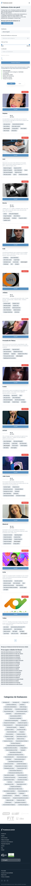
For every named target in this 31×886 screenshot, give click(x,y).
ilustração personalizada (9, 495)
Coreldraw (14, 218)
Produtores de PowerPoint (9, 777)
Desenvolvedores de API (20, 713)
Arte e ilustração (16, 583)
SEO (12, 264)
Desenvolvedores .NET (22, 768)
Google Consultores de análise (11, 747)
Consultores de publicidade (20, 709)
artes (21, 395)
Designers (22, 731)
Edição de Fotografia (8, 170)
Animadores (8, 713)
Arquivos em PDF (17, 168)
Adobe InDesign (23, 706)
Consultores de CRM (21, 729)
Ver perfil (15, 109)
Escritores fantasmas (15, 743)
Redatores (22, 727)
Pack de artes (15, 445)
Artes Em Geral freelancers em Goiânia (10, 667)
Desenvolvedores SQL (22, 791)
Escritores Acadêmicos (11, 704)
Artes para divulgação (8, 172)
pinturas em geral (7, 583)
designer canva (16, 303)
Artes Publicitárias (18, 170)
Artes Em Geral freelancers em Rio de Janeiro (12, 653)
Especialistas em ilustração (15, 752)
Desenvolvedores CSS (11, 731)
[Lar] (7, 3)
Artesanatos (14, 130)
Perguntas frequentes (5, 843)
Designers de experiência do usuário (20, 797)
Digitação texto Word (18, 351)
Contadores (22, 704)
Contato (2, 849)
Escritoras (10, 782)
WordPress (6, 257)
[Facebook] (2, 880)
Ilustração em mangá (20, 495)
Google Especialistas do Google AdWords (15, 745)
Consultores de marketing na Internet (15, 754)
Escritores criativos (9, 729)
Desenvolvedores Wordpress (9, 804)
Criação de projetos (7, 537)
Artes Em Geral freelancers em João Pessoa (11, 684)
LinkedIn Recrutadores (21, 763)
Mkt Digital (15, 631)
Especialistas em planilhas (9, 791)
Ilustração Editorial (19, 489)
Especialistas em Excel (21, 736)
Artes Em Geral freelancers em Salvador (10, 657)
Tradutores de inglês (9, 736)
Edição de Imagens (7, 168)
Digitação (13, 353)
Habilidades (3, 29)
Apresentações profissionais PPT (18, 627)
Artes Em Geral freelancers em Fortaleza (11, 658)
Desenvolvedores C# (8, 725)
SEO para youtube (7, 174)
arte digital (23, 401)
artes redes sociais (16, 126)
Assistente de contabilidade (15, 718)
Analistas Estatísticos (11, 793)
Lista (11, 83)
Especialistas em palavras (20, 802)
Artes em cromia (14, 633)
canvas (5, 213)
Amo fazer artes (23, 443)
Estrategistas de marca (9, 768)
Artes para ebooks (7, 351)
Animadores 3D (16, 702)
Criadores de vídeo (21, 800)
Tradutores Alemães (21, 734)
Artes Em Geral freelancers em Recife (10, 665)
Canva (26, 170)
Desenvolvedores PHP (22, 775)
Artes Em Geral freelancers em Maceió (10, 677)
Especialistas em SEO (21, 784)
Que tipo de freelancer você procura (9, 35)
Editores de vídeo (9, 800)
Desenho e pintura (18, 580)
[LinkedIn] (4, 880)
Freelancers (3, 833)
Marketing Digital (7, 305)
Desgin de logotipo (7, 215)
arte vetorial (6, 627)
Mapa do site (3, 874)
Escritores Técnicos (8, 795)
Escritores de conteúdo (11, 727)
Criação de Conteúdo (8, 534)
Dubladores (21, 793)
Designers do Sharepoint (16, 786)
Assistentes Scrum (19, 782)
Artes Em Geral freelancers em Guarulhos (11, 672)
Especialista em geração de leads (15, 761)
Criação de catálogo (8, 539)
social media (15, 262)
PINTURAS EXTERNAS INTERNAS (10, 587)
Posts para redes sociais (9, 355)
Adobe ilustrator (17, 309)
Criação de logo (15, 401)
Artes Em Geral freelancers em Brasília (10, 655)
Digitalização (6, 353)
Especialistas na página (9, 775)
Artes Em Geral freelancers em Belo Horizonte (12, 660)
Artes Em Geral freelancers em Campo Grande (12, 679)
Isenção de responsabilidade (7, 872)
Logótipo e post (7, 220)
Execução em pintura (8, 580)
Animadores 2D (6, 702)
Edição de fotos (18, 172)
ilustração (17, 491)
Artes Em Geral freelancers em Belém (10, 668)
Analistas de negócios (22, 722)
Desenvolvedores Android (22, 711)
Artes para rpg (6, 395)
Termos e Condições (5, 876)
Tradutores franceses (8, 741)
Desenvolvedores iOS (9, 757)
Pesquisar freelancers (15, 62)
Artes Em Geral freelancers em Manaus (10, 662)
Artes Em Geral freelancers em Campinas (11, 674)
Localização (4, 48)
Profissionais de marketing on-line (15, 772)
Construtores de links (9, 763)
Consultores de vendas (22, 779)
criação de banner (7, 543)
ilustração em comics (8, 491)
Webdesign (6, 264)
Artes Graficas (6, 126)
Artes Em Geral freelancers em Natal (10, 680)
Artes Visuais (6, 130)
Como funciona (4, 837)
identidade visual (7, 262)
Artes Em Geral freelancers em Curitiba (10, 663)
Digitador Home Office (22, 353)
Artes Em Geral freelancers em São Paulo (11, 652)
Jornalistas (8, 759)
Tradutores (25, 795)
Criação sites (15, 305)
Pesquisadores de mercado (21, 766)
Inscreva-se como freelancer (7, 841)
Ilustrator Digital (7, 303)
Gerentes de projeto (23, 777)
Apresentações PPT (8, 629)
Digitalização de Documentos (10, 358)
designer (17, 264)
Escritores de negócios (23, 804)
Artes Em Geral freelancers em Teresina (10, 682)
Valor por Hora (4, 42)
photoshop (17, 312)
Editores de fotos (20, 738)
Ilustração (23, 750)
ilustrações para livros (8, 489)
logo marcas (14, 395)
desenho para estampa (19, 399)
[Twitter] (10, 880)
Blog (2, 847)
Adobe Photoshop (8, 709)
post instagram (7, 349)
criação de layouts (18, 539)
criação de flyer (17, 537)
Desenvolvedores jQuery (20, 759)
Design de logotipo (8, 766)
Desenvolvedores (9, 734)
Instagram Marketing (8, 312)
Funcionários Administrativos (10, 706)
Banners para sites (16, 307)
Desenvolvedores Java (21, 757)
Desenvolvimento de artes (18, 124)
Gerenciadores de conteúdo (21, 725)
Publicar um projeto (7, 23)
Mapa (20, 83)
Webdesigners (8, 802)
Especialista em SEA (9, 784)
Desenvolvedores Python (9, 779)
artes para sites (7, 124)
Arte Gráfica (6, 447)
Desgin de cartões (22, 218)
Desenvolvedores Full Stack (21, 741)
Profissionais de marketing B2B (11, 720)
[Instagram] (7, 880)
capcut (14, 174)
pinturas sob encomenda (9, 585)
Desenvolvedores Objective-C (15, 770)
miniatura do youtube (23, 174)
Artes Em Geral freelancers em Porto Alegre (11, 670)
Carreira (2, 845)
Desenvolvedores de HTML (11, 750)
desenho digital (7, 401)
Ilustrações (16, 493)
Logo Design (16, 259)
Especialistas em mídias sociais (15, 788)
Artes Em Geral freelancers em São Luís (10, 675)
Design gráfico (15, 128)
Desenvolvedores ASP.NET (15, 716)
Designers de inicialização (9, 722)
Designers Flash (10, 738)
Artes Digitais (23, 128)
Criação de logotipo (7, 541)
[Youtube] (13, 880)
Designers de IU (6, 797)
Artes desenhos (19, 585)
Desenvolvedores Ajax (8, 711)
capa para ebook (15, 349)
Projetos (3, 835)
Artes (24, 583)
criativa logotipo (23, 445)
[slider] (2, 45)
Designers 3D (25, 702)
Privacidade (3, 870)
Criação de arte (16, 486)
